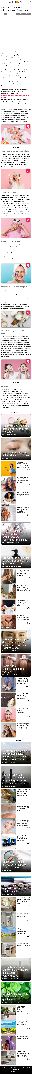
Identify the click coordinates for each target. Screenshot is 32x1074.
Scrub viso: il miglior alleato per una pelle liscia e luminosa (14, 864)
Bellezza (7, 5)
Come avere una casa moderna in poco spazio (22, 914)
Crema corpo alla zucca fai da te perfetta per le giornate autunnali (16, 560)
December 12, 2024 (14, 434)
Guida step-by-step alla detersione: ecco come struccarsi (15, 429)
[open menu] (2, 2)
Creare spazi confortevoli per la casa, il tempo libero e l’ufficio (23, 1054)
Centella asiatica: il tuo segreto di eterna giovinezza (15, 996)
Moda (4, 894)
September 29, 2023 (14, 566)
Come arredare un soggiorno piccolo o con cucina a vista (23, 945)
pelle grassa (27, 207)
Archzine (16, 1069)
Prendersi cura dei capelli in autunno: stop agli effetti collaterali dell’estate (23, 573)
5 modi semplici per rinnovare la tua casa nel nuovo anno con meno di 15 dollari (23, 793)
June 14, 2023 (12, 674)
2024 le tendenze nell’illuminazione (22, 1037)
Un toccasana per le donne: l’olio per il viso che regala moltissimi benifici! (23, 726)
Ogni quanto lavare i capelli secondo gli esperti (23, 494)
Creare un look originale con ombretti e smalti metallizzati (15, 888)
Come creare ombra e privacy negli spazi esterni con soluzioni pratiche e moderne (14, 755)
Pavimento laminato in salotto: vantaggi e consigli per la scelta (23, 807)
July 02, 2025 (12, 870)
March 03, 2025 (11, 894)
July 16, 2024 (12, 458)
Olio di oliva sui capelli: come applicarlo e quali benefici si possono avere (23, 588)
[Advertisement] (16, 34)
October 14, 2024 (13, 978)
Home (2, 5)
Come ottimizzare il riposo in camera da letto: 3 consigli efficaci (23, 900)
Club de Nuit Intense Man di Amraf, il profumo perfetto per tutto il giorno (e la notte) (23, 465)
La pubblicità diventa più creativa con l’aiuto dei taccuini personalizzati (15, 971)
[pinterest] (28, 126)
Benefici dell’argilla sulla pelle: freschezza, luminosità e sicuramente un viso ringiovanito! (23, 713)
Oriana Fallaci (20, 13)
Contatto (4, 1067)
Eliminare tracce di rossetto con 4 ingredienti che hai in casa (23, 603)
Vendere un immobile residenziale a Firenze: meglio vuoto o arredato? (23, 931)
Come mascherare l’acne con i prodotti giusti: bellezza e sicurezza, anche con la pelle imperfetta (23, 824)
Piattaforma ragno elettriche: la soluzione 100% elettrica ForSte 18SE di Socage (23, 838)
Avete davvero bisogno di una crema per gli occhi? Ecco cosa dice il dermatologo (15, 643)
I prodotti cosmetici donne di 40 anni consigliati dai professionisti (23, 510)
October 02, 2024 (13, 1002)
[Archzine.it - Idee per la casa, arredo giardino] (16, 2)
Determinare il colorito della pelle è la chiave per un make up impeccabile (23, 619)
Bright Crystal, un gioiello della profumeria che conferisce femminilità (14, 535)
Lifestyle (4, 762)
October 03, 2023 (13, 542)
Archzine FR (26, 1067)
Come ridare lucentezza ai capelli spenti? (14, 669)
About (10, 1067)
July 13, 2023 (12, 651)
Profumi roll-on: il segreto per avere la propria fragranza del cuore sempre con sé (14, 779)
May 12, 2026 (12, 786)
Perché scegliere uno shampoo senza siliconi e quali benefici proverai (22, 697)
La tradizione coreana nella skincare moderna (15, 454)
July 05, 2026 (12, 762)
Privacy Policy (17, 1067)
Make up (5, 870)
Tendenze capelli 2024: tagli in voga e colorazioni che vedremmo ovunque (23, 480)
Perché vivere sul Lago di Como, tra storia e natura (23, 1023)
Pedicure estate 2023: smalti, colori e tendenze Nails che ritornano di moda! (23, 681)
